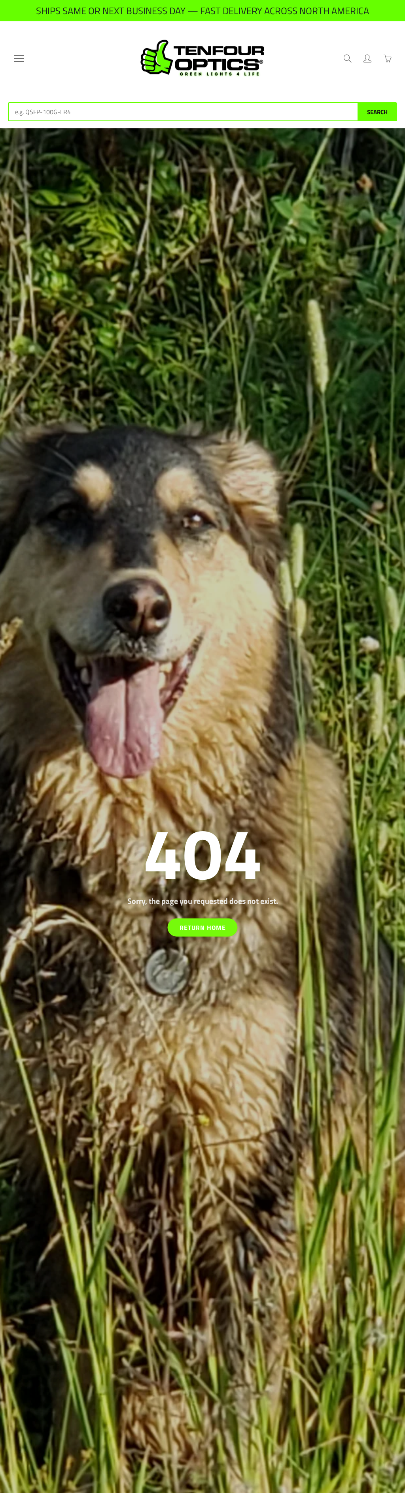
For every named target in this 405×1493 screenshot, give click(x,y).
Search (377, 111)
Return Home (203, 927)
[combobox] (183, 111)
